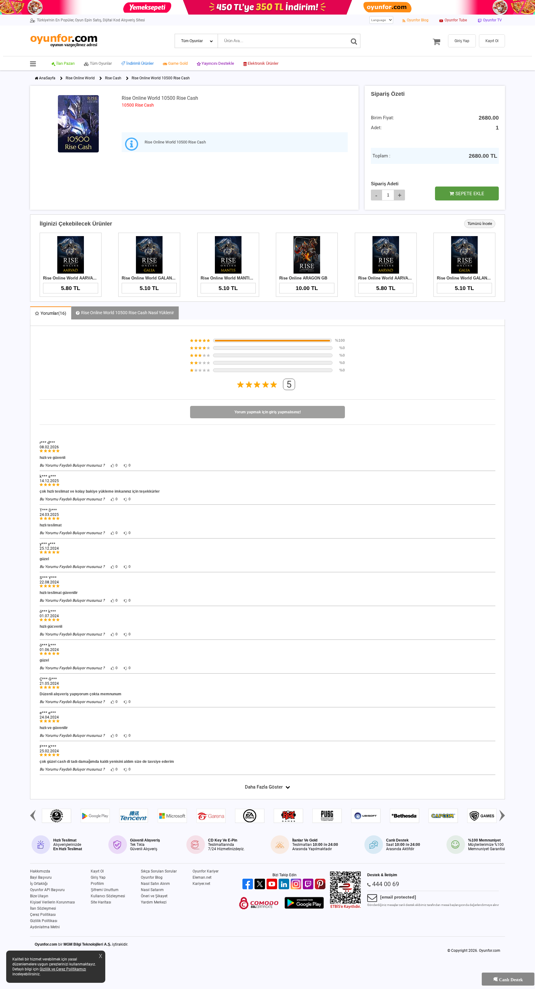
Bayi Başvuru (41, 877)
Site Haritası (101, 902)
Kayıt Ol (97, 871)
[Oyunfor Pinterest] (321, 884)
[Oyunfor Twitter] (260, 884)
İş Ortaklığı (39, 883)
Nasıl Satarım (152, 890)
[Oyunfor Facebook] (248, 884)
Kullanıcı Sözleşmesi (108, 896)
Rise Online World (80, 78)
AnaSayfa (47, 78)
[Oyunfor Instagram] (297, 884)
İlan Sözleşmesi (43, 908)
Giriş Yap (98, 877)
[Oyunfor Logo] (63, 40)
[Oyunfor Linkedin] (285, 884)
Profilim (97, 883)
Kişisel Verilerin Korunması (52, 902)
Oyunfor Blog (152, 877)
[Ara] (354, 41)
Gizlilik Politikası (43, 921)
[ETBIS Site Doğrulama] (345, 907)
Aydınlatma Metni (45, 927)
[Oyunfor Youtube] (273, 884)
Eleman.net (202, 877)
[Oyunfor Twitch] (309, 884)
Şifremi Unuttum (105, 890)
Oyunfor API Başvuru (47, 890)
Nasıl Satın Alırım (155, 883)
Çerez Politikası (43, 914)
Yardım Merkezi (154, 902)
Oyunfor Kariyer (206, 871)
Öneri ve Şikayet (154, 896)
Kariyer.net (201, 883)
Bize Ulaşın (39, 896)
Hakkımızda (40, 871)
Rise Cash (113, 78)
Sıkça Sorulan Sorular (159, 871)
